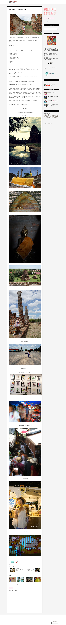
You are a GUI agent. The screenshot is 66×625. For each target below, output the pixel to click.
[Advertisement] (51, 133)
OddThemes (24, 620)
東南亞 (46, 1)
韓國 (50, 123)
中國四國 (47, 116)
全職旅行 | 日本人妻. (14, 620)
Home (25, 1)
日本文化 (55, 117)
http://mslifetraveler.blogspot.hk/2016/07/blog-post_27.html (28, 69)
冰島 (53, 119)
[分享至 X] (10, 566)
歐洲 (42, 1)
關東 (52, 115)
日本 (39, 1)
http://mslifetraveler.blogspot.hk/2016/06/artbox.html (28, 76)
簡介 (28, 1)
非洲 (49, 1)
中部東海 (56, 115)
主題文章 (56, 1)
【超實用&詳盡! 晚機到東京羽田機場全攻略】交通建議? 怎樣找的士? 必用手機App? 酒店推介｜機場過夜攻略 (52, 97)
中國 (48, 123)
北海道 (48, 115)
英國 (48, 119)
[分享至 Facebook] (9, 566)
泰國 (9, 11)
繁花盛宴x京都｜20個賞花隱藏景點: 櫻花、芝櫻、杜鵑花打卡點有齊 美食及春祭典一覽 (52, 93)
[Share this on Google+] (12, 566)
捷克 (54, 119)
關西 (44, 116)
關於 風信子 (51, 62)
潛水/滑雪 (36, 1)
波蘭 (51, 119)
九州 (49, 116)
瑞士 (56, 119)
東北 (50, 115)
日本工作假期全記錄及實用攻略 (49, 117)
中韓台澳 (52, 1)
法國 (50, 119)
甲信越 (54, 115)
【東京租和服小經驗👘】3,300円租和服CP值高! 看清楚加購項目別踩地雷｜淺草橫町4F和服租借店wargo (52, 101)
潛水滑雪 (49, 114)
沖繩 (50, 116)
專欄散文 (32, 1)
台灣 (51, 123)
